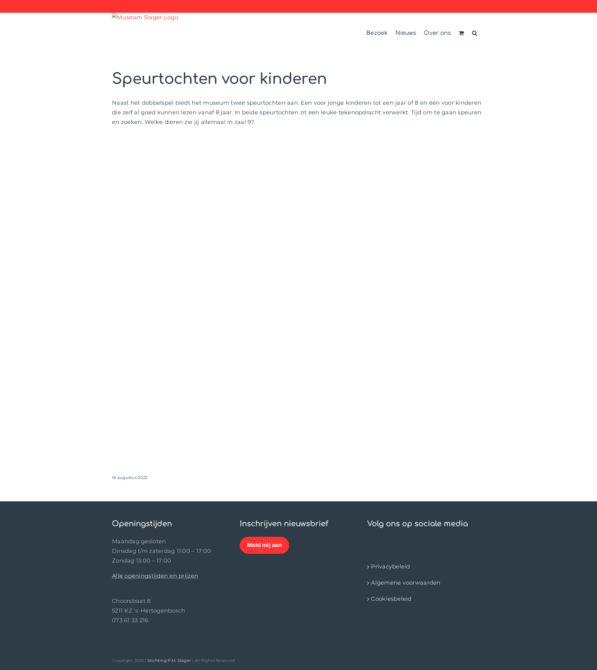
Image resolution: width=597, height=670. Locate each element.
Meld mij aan (264, 545)
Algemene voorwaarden (405, 582)
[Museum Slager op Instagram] (375, 541)
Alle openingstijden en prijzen (155, 575)
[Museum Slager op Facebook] (370, 541)
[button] (474, 32)
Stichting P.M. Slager (169, 660)
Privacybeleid (390, 566)
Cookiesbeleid (391, 598)
